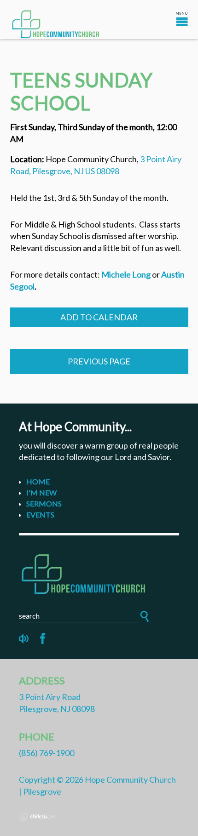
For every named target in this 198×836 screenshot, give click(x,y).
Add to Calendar (99, 317)
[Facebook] (42, 638)
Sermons (44, 503)
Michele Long (126, 274)
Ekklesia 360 (37, 816)
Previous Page (99, 361)
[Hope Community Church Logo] (99, 572)
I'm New (41, 492)
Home (38, 481)
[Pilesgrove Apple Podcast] (24, 638)
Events (40, 514)
